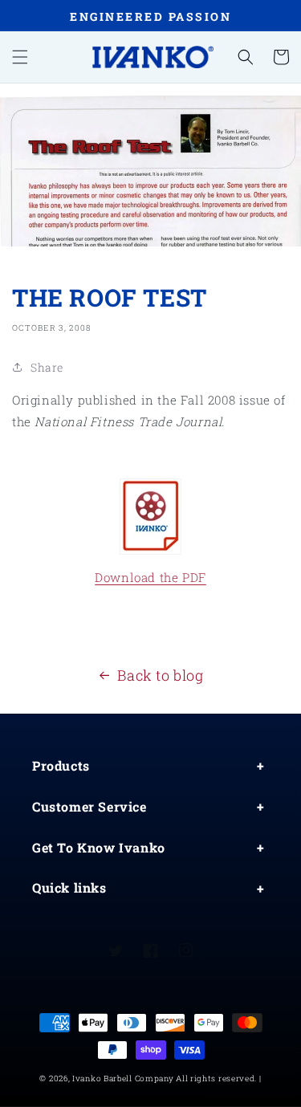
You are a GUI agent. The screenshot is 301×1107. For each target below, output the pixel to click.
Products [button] (61, 765)
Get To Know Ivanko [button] (98, 847)
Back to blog (160, 675)
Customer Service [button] (89, 806)
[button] (20, 57)
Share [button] (47, 367)
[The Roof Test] (150, 516)
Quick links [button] (69, 887)
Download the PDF (150, 577)
